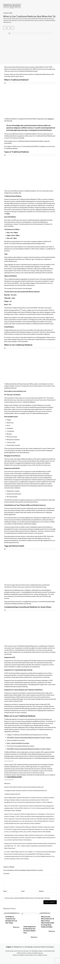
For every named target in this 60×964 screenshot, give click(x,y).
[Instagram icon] (31, 958)
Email (23, 891)
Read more (16, 927)
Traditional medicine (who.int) (12, 794)
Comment (6, 873)
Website (41, 891)
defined (50, 119)
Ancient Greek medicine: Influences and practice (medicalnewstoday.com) (24, 787)
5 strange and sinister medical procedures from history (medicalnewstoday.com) (25, 790)
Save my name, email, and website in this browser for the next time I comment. (27, 898)
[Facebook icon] (28, 958)
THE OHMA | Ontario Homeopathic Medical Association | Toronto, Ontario (29, 737)
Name (5, 891)
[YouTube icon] (30, 958)
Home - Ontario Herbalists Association (18, 743)
